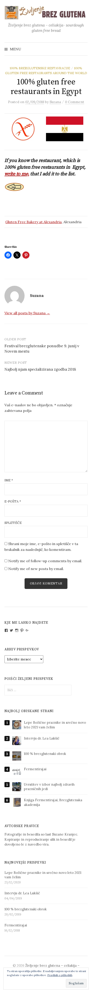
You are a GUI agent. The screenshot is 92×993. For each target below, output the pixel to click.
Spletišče (13, 523)
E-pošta (12, 501)
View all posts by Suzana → (27, 313)
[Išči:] (84, 49)
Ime (8, 480)
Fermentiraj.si (35, 769)
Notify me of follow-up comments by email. (45, 561)
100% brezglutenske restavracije (40, 68)
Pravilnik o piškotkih (59, 975)
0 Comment (74, 102)
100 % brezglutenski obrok (45, 754)
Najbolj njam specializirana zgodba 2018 (40, 369)
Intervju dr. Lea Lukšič (41, 738)
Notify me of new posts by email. (36, 568)
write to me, (16, 174)
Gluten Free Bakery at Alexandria (33, 222)
